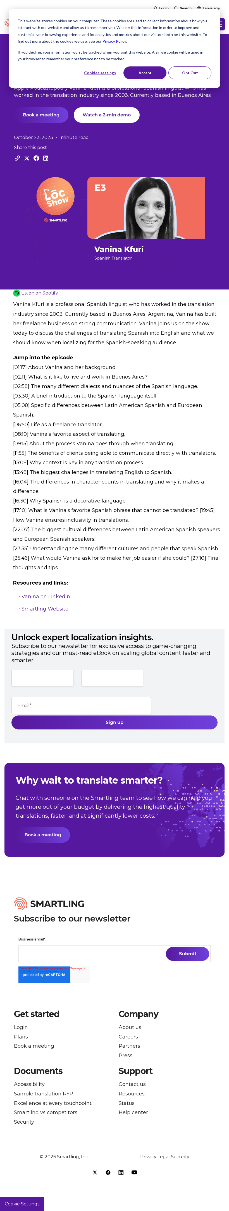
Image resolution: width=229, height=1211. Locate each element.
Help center (133, 1113)
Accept (145, 72)
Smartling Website (45, 609)
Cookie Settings (22, 1204)
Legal (164, 1156)
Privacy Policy (114, 41)
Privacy (148, 1156)
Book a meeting (41, 115)
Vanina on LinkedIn (46, 596)
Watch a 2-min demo (107, 115)
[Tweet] (26, 158)
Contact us (132, 1084)
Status (127, 1103)
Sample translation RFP (43, 1094)
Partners (129, 1046)
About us (130, 1027)
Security (24, 1122)
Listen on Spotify (39, 293)
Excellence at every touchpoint (53, 1103)
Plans (21, 1037)
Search (186, 8)
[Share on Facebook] (36, 158)
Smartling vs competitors (45, 1113)
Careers (128, 1037)
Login (164, 8)
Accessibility (29, 1084)
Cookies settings (100, 72)
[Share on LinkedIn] (45, 158)
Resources (132, 1094)
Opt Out (190, 72)
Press (125, 1056)
